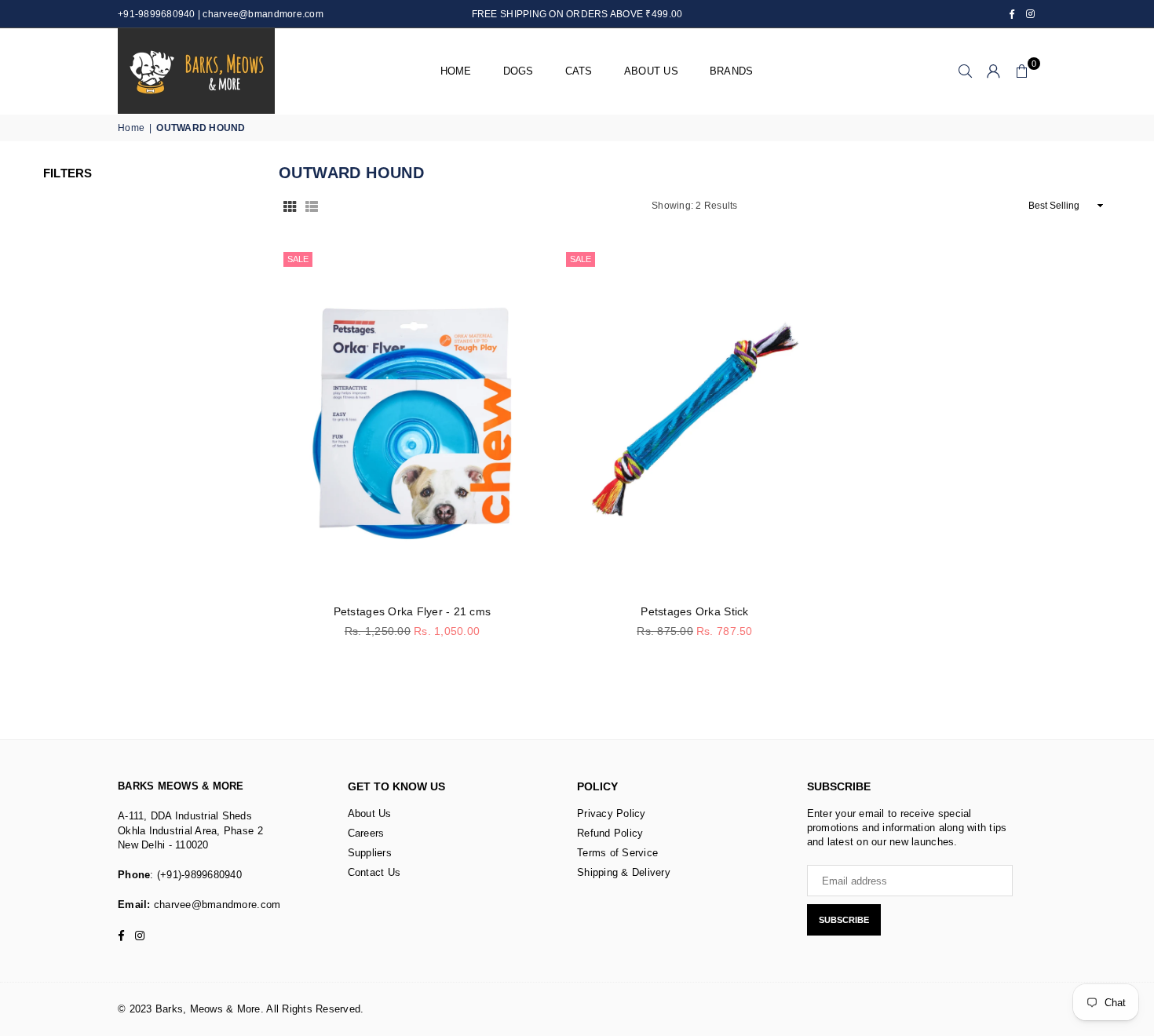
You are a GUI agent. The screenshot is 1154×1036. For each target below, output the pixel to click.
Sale (298, 259)
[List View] (312, 205)
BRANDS (732, 71)
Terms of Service (617, 853)
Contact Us (374, 872)
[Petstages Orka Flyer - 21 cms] (412, 420)
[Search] (965, 71)
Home (456, 71)
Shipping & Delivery (623, 872)
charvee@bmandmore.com (216, 904)
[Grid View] (290, 205)
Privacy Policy (611, 813)
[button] (1022, 71)
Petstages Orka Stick (694, 611)
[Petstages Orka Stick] (694, 420)
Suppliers (370, 853)
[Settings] (994, 71)
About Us (370, 813)
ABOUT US (651, 71)
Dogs (518, 71)
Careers (366, 833)
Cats (579, 71)
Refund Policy (610, 833)
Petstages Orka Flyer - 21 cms (412, 611)
